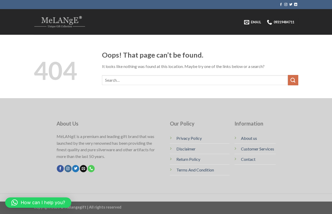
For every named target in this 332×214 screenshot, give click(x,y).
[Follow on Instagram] (285, 4)
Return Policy (188, 159)
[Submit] (293, 80)
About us (249, 138)
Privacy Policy (189, 138)
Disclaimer (186, 148)
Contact (248, 159)
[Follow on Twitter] (290, 4)
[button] (38, 202)
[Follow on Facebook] (280, 4)
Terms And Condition (195, 169)
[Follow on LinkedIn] (295, 4)
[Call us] (91, 168)
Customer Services (257, 148)
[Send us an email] (83, 168)
